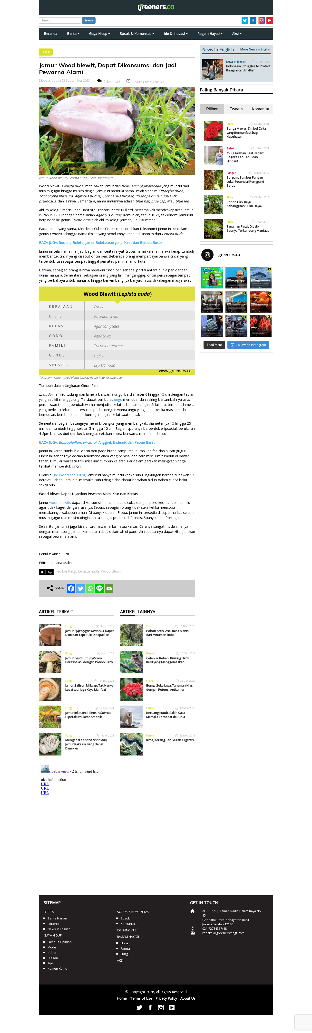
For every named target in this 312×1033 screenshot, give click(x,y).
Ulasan (53, 958)
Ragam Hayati (209, 33)
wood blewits (60, 502)
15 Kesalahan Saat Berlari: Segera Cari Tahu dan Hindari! (245, 157)
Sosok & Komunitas (136, 33)
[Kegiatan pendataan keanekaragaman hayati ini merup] (212, 326)
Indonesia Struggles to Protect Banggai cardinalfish (248, 68)
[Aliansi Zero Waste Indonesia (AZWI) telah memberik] (236, 326)
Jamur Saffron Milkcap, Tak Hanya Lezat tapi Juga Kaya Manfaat (89, 687)
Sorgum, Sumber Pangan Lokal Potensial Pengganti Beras (245, 181)
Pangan (231, 172)
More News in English (255, 49)
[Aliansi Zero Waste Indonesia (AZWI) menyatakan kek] (236, 302)
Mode (52, 947)
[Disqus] (117, 824)
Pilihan (212, 109)
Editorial (53, 923)
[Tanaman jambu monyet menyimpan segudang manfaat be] (261, 302)
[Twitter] (80, 588)
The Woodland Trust (68, 475)
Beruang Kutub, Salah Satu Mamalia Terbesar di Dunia (165, 714)
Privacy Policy (166, 998)
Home (122, 998)
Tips (51, 963)
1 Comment (112, 81)
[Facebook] (71, 588)
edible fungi (66, 571)
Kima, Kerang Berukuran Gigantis (170, 740)
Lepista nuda (88, 571)
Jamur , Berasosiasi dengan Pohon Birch (89, 660)
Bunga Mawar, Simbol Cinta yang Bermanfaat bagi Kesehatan (246, 132)
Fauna (150, 653)
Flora (149, 626)
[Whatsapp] (90, 588)
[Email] (109, 588)
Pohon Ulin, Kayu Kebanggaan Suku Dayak (245, 204)
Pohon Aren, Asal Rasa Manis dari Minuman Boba (167, 633)
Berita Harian (57, 918)
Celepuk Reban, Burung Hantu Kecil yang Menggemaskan (168, 660)
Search (88, 20)
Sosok (125, 918)
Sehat (230, 148)
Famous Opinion (60, 942)
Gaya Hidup (98, 33)
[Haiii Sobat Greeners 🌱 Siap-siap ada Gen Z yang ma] (212, 277)
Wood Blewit (111, 571)
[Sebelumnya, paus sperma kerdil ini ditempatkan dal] (261, 277)
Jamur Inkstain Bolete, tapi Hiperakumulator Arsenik (88, 714)
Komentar (260, 109)
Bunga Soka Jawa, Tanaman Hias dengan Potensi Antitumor (169, 687)
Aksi (236, 33)
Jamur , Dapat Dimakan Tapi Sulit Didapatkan (89, 633)
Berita (72, 33)
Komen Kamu (57, 968)
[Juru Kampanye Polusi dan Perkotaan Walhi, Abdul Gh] (236, 277)
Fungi (45, 52)
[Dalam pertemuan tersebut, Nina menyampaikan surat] (212, 302)
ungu (118, 399)
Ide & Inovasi (175, 33)
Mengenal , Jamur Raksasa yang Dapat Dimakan (86, 744)
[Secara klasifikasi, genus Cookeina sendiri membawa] (261, 326)
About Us (187, 998)
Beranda (50, 33)
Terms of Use (141, 998)
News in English (236, 61)
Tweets (236, 109)
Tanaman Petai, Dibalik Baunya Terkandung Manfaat (248, 228)
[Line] (99, 588)
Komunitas (128, 923)
